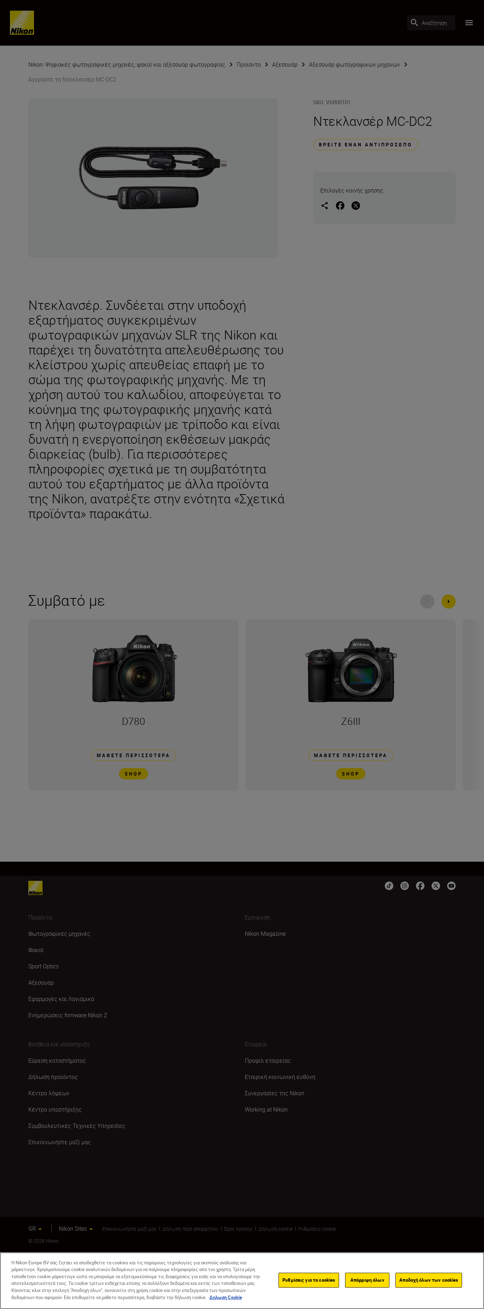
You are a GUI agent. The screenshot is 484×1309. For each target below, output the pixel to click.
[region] (242, 1280)
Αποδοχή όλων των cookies (428, 1280)
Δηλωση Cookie (225, 1297)
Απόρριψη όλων (367, 1280)
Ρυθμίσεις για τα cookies (308, 1280)
